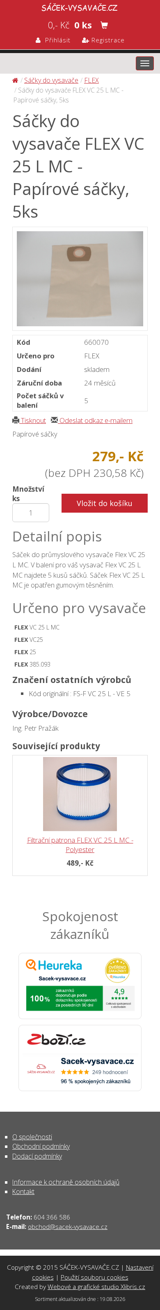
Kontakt (23, 1191)
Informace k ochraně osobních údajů (65, 1182)
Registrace (107, 40)
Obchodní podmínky (41, 1146)
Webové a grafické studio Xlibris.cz (96, 1286)
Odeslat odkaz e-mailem (95, 420)
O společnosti (32, 1136)
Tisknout (32, 420)
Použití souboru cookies (94, 1277)
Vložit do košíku (105, 503)
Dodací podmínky (37, 1156)
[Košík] (104, 25)
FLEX (91, 80)
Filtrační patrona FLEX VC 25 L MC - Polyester (80, 844)
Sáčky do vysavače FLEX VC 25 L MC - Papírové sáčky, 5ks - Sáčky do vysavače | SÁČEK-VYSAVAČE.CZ (80, 6)
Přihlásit (56, 40)
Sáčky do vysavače (51, 80)
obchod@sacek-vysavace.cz (67, 1226)
